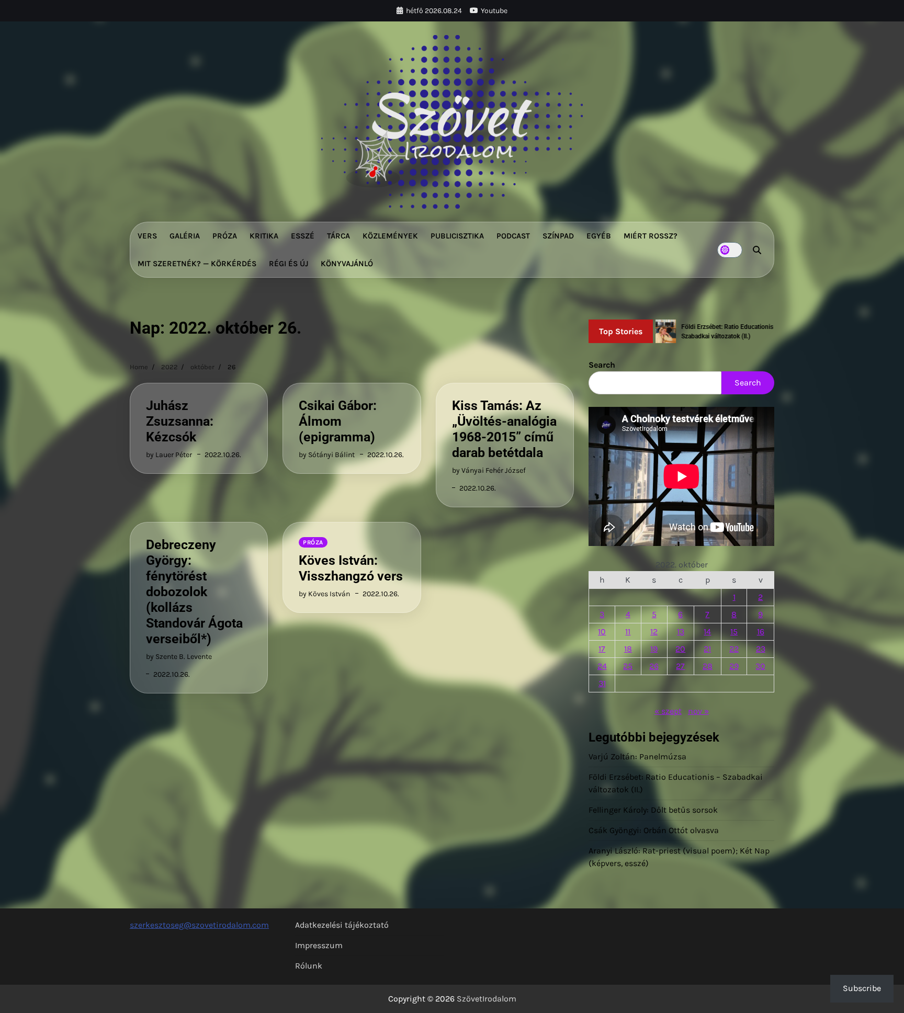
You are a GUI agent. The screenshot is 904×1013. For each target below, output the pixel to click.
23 (760, 649)
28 (708, 666)
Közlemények (390, 236)
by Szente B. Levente (179, 656)
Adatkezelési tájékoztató (342, 925)
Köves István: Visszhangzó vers (351, 568)
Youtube (494, 10)
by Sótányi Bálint (327, 454)
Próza (224, 236)
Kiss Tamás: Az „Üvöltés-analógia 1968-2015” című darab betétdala (504, 429)
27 (680, 666)
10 (602, 631)
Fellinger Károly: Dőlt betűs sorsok (653, 810)
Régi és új (288, 263)
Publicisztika (457, 236)
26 (654, 666)
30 (760, 666)
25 (627, 666)
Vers (147, 236)
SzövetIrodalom (486, 999)
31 (602, 683)
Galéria (185, 236)
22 (734, 649)
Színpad (558, 236)
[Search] (757, 250)
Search (602, 365)
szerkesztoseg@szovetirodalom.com (199, 925)
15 (734, 631)
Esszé (302, 236)
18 (628, 649)
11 (627, 631)
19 (654, 649)
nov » (698, 711)
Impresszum (319, 945)
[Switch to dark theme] (729, 250)
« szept (668, 711)
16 (760, 631)
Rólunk (308, 966)
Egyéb (598, 236)
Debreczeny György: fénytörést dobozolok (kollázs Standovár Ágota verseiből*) (194, 591)
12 (654, 631)
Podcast (513, 236)
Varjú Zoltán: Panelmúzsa (637, 756)
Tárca (338, 236)
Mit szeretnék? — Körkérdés (197, 263)
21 (707, 649)
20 (680, 649)
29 (734, 666)
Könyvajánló (347, 263)
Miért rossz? (650, 236)
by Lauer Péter (169, 454)
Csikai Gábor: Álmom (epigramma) (338, 421)
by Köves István (324, 593)
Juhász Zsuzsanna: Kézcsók (179, 421)
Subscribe (862, 988)
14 (707, 631)
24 (602, 666)
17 (601, 649)
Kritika (264, 236)
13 (680, 631)
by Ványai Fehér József (489, 470)
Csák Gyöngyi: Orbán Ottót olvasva (654, 830)
